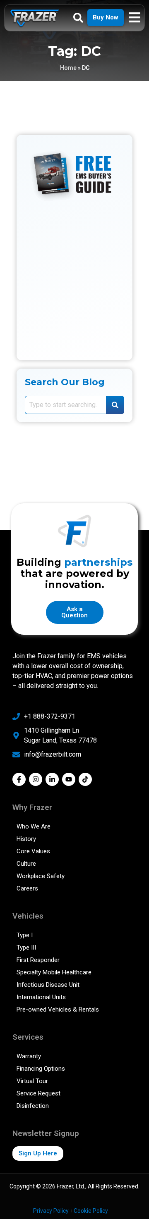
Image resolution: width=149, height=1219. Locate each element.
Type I (25, 935)
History (26, 839)
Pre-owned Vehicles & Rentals (58, 1009)
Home (68, 67)
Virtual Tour (32, 1081)
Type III (26, 947)
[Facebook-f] (19, 779)
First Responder (38, 960)
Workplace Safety (41, 876)
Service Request (38, 1093)
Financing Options (41, 1068)
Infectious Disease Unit (48, 984)
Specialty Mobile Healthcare (54, 972)
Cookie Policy (91, 1210)
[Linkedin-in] (52, 779)
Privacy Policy (51, 1210)
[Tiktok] (85, 779)
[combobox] (65, 405)
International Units (41, 997)
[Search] (115, 405)
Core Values (33, 851)
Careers (27, 888)
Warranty (29, 1056)
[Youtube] (68, 779)
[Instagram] (35, 779)
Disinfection (33, 1105)
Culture (26, 863)
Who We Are (33, 826)
